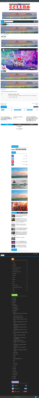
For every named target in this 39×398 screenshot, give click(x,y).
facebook (31, 124)
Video (5, 34)
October (14, 307)
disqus (19, 124)
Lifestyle (14, 275)
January (14, 374)
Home (2, 34)
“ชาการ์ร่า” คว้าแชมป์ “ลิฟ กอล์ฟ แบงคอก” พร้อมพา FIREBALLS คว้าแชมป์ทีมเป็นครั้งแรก (21, 215)
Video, (12, 38)
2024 (13, 301)
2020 (13, 378)
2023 (13, 302)
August (14, 310)
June (14, 366)
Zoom (19, 212)
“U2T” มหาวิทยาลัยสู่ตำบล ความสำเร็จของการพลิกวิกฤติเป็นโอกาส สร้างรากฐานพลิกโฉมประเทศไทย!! (21, 242)
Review (14, 279)
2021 (13, 376)
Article (14, 262)
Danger (14, 357)
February (14, 373)
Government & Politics (17, 271)
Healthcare (15, 273)
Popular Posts (14, 212)
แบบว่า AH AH (15, 363)
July (14, 311)
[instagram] (9, 1)
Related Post (4, 106)
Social (14, 283)
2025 (13, 299)
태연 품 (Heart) (15, 352)
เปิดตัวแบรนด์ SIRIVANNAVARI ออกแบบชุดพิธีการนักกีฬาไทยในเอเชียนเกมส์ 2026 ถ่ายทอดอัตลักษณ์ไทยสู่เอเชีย (17, 24)
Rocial (14, 281)
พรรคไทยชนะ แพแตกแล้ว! (20, 237)
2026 (13, 297)
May (14, 368)
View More (36, 106)
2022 (13, 304)
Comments (25, 212)
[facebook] (6, 1)
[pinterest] (36, 254)
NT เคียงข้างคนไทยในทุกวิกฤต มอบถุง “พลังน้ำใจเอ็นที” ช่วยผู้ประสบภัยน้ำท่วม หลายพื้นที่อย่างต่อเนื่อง (21, 229)
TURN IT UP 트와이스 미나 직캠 (18, 317)
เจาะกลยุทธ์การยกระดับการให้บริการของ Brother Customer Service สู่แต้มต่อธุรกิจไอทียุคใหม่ (21, 246)
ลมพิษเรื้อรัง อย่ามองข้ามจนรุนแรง (18, 340)
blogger (7, 124)
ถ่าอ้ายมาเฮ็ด (15, 364)
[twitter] (7, 1)
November (15, 305)
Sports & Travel (15, 285)
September (15, 308)
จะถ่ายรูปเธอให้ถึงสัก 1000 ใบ (17, 358)
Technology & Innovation (17, 287)
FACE (14, 361)
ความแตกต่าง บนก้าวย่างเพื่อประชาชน (18, 117)
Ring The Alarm (15, 353)
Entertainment (15, 269)
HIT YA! (14, 355)
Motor (14, 277)
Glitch (14, 360)
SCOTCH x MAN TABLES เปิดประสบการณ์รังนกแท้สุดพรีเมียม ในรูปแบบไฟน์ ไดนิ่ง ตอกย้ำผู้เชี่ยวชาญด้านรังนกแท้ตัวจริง (6, 118)
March (14, 371)
